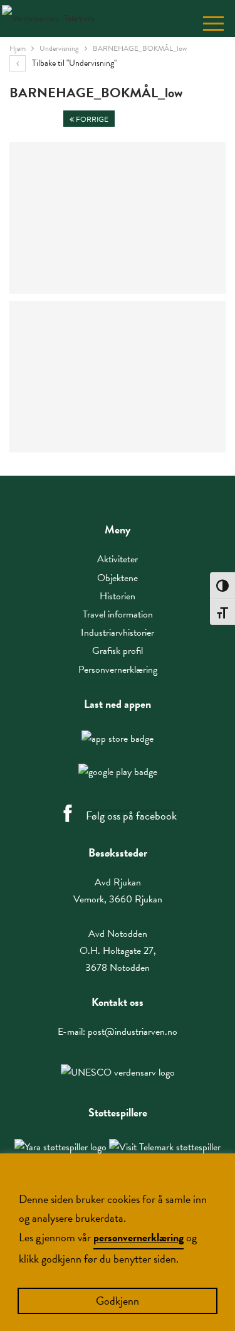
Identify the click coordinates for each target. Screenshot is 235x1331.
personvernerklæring (138, 1237)
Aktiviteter (117, 559)
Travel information (118, 614)
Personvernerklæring (117, 669)
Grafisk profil (117, 650)
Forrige (91, 119)
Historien (117, 596)
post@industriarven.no (132, 1031)
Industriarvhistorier (117, 632)
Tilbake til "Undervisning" (73, 63)
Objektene (117, 577)
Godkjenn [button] (117, 1300)
